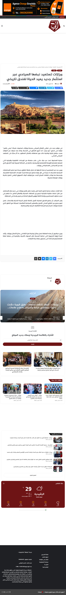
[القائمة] (2, 26)
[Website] (51, 281)
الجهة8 (57, 84)
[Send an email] (55, 84)
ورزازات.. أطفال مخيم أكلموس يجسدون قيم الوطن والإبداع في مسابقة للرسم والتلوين (34, 396)
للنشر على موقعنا (43, 559)
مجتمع (32, 299)
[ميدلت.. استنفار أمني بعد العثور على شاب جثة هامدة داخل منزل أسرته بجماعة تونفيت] (57, 440)
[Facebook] (54, 258)
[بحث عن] (64, 26)
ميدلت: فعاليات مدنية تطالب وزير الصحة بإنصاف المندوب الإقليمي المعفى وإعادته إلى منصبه (29, 452)
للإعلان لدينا (45, 567)
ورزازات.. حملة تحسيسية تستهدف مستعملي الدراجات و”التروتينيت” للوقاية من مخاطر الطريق (12, 396)
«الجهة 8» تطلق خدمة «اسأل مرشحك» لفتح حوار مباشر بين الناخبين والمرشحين (32, 467)
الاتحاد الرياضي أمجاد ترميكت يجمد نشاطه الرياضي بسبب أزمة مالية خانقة (54, 396)
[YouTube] (4, 592)
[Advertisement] (33, 38)
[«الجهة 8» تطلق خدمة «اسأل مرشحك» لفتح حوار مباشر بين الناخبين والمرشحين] (57, 469)
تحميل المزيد (33, 475)
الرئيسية (59, 67)
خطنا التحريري (44, 554)
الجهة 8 (40, 592)
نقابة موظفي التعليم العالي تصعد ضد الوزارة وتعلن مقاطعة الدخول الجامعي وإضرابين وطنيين (36, 17)
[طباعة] (35, 258)
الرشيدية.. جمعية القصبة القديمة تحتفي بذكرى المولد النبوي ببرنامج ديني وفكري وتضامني (30, 445)
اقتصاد (54, 67)
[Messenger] (43, 258)
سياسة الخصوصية (43, 562)
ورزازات (53, 70)
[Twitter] (50, 258)
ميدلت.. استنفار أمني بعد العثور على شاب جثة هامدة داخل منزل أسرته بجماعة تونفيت (31, 438)
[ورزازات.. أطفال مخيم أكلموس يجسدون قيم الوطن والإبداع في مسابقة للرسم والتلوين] (33, 389)
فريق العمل (45, 557)
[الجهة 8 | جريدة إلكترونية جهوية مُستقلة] (54, 26)
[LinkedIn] (47, 258)
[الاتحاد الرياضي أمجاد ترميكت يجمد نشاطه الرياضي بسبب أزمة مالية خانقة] (53, 389)
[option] (32, 306)
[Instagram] (2, 592)
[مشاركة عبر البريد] (39, 258)
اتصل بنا (46, 565)
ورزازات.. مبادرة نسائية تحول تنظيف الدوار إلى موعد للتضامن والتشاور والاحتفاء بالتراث (32, 306)
